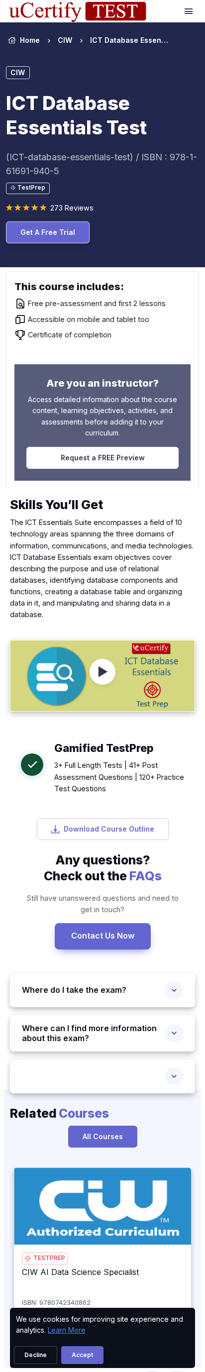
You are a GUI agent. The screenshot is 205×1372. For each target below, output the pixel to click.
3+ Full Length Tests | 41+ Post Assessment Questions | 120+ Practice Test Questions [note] (119, 776)
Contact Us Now (102, 936)
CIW (65, 40)
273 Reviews (72, 208)
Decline (35, 1355)
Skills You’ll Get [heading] (56, 504)
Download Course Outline (109, 829)
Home (30, 40)
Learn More (67, 1330)
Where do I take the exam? (74, 990)
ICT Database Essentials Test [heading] (76, 115)
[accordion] (102, 1076)
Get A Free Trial (47, 232)
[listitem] (121, 40)
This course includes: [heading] (69, 287)
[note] (28, 188)
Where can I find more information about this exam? (89, 1033)
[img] (102, 1206)
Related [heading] (59, 1113)
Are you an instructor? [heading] (102, 383)
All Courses (103, 1136)
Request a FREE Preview (103, 457)
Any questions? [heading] (103, 867)
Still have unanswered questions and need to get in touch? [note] (103, 904)
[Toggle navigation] (189, 11)
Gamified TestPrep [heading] (104, 747)
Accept (82, 1355)
